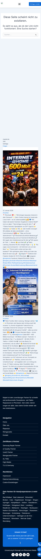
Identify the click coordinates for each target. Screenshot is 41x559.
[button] (19, 4)
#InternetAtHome (21, 378)
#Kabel (5, 263)
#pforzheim (14, 380)
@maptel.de (7, 258)
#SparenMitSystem (9, 378)
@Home (19, 334)
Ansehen (6, 213)
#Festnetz (19, 260)
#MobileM (30, 378)
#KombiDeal (25, 375)
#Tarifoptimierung (17, 263)
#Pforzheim (6, 265)
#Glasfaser (32, 260)
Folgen (5, 146)
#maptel (20, 380)
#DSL (9, 263)
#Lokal (13, 265)
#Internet (26, 260)
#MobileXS (6, 380)
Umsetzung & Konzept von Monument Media (20, 550)
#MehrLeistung (20, 265)
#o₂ (19, 375)
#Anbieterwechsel (29, 263)
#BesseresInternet (31, 265)
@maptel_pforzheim (9, 260)
